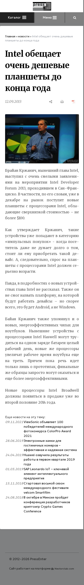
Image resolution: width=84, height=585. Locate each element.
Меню (48, 17)
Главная (10, 36)
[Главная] (42, 6)
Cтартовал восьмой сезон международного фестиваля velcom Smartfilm (46, 487)
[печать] (62, 102)
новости (23, 36)
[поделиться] (50, 102)
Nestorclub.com (64, 568)
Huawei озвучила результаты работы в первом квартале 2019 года (49, 459)
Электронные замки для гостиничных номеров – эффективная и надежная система (50, 445)
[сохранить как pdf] (73, 102)
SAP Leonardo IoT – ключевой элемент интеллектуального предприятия (46, 473)
